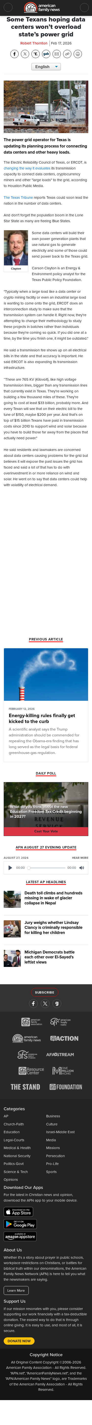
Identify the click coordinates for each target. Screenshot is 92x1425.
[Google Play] (21, 1225)
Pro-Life (52, 1164)
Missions (53, 1148)
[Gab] (57, 1003)
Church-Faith (14, 1124)
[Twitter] (45, 1003)
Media (51, 1140)
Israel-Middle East (60, 1132)
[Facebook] (33, 1003)
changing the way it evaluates (27, 168)
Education (12, 1132)
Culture (51, 1124)
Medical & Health (17, 1148)
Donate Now (19, 1341)
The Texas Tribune (18, 197)
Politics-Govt (14, 1164)
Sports (51, 1172)
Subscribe (44, 993)
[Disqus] (46, 573)
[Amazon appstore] (20, 1237)
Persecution (55, 1156)
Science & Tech (16, 1172)
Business (53, 1116)
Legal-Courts (14, 1140)
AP (6, 1116)
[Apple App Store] (20, 1213)
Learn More (16, 1291)
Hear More (80, 857)
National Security (17, 1156)
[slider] (46, 868)
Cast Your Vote (46, 831)
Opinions (11, 1179)
